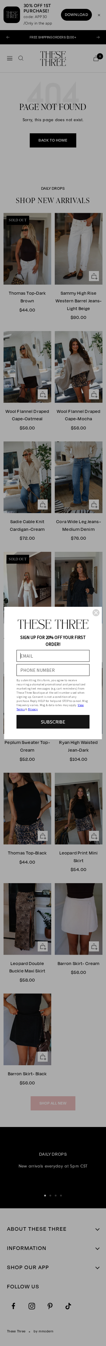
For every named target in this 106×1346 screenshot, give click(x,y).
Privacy (33, 709)
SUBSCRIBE (53, 722)
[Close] (96, 612)
